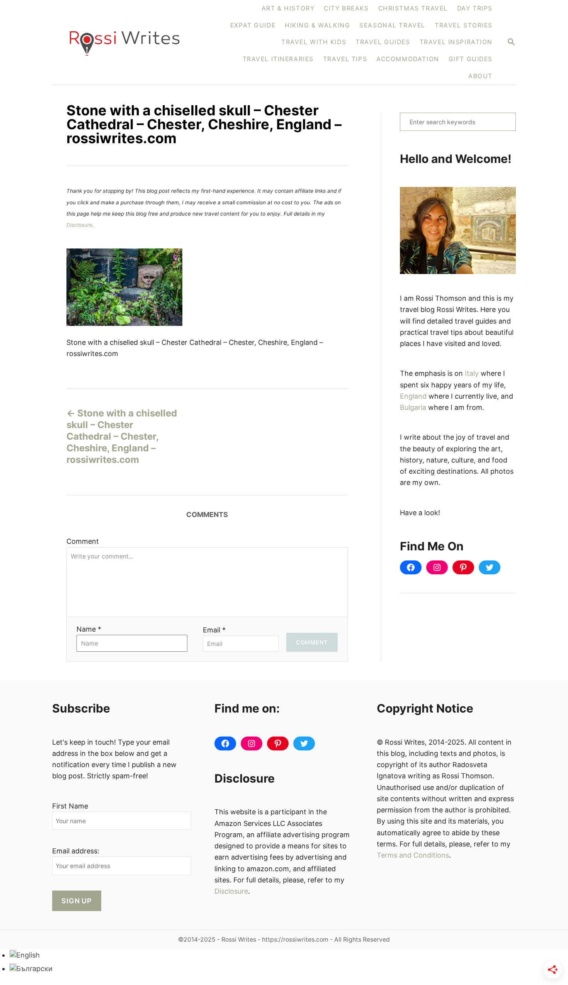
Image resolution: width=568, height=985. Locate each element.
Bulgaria (413, 407)
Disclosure (79, 225)
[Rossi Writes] (129, 42)
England (413, 396)
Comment (82, 541)
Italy (472, 373)
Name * (89, 629)
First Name (70, 806)
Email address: (75, 851)
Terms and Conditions (413, 855)
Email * (214, 630)
